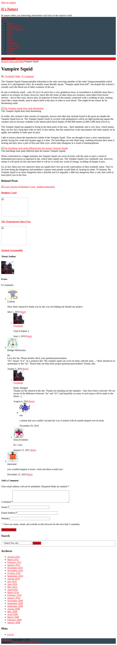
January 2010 (13, 598)
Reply (23, 312)
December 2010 (15, 567)
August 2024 (13, 556)
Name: (5, 507)
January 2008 (13, 622)
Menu (4, 18)
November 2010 (15, 570)
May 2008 (12, 611)
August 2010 (13, 578)
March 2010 (13, 592)
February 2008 (14, 620)
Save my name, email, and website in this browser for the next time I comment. (42, 524)
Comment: (6, 502)
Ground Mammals (16, 29)
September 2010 (15, 576)
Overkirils (9, 76)
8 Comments (28, 76)
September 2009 (15, 603)
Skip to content (8, 2)
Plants (10, 40)
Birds (9, 31)
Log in (10, 634)
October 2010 (14, 573)
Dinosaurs (12, 48)
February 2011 (14, 562)
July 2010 (12, 581)
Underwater (13, 61)
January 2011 (13, 565)
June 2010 (12, 584)
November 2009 (15, 600)
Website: (5, 518)
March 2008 (13, 617)
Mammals (12, 42)
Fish (9, 34)
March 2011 (13, 559)
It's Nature (9, 9)
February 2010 (14, 595)
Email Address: (9, 512)
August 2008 (13, 609)
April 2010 (12, 589)
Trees (9, 37)
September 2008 (15, 606)
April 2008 (12, 614)
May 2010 (12, 587)
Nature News (13, 26)
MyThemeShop (19, 642)
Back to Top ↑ (35, 642)
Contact (11, 53)
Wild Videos (13, 45)
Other (10, 50)
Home (10, 23)
